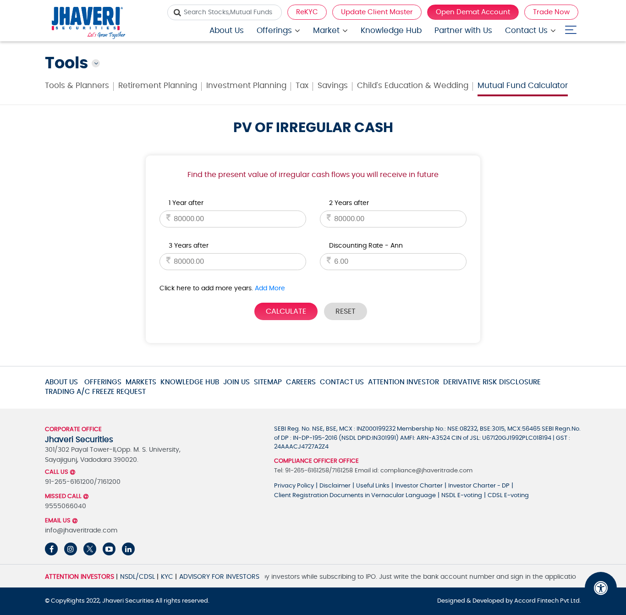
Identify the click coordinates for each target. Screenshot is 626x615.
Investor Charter (419, 486)
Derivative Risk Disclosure (492, 382)
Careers (301, 382)
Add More (270, 288)
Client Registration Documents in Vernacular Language (355, 496)
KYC (167, 577)
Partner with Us (463, 30)
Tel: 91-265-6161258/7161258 (313, 471)
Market (326, 30)
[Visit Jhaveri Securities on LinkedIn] (128, 549)
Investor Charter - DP (479, 486)
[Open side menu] (571, 27)
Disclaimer (335, 486)
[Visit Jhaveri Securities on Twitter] (89, 549)
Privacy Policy (294, 486)
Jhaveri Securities (128, 601)
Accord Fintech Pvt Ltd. (547, 601)
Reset (345, 311)
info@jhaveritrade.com (81, 530)
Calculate (286, 311)
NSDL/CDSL (137, 577)
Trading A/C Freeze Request (95, 391)
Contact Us (526, 30)
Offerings (274, 30)
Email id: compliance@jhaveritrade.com (413, 471)
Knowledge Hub (391, 30)
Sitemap (268, 382)
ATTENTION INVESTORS (79, 577)
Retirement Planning (157, 85)
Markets (141, 382)
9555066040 (65, 506)
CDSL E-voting (508, 496)
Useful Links (373, 486)
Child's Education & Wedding (412, 85)
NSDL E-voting (461, 496)
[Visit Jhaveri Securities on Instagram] (70, 549)
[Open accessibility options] (601, 588)
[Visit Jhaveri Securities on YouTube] (109, 549)
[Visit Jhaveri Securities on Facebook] (51, 549)
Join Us (236, 382)
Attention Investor (403, 382)
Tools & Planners (77, 85)
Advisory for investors (219, 577)
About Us (226, 30)
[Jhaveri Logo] (88, 24)
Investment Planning (246, 85)
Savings (333, 85)
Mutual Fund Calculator (523, 85)
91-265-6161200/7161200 (83, 482)
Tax (302, 85)
